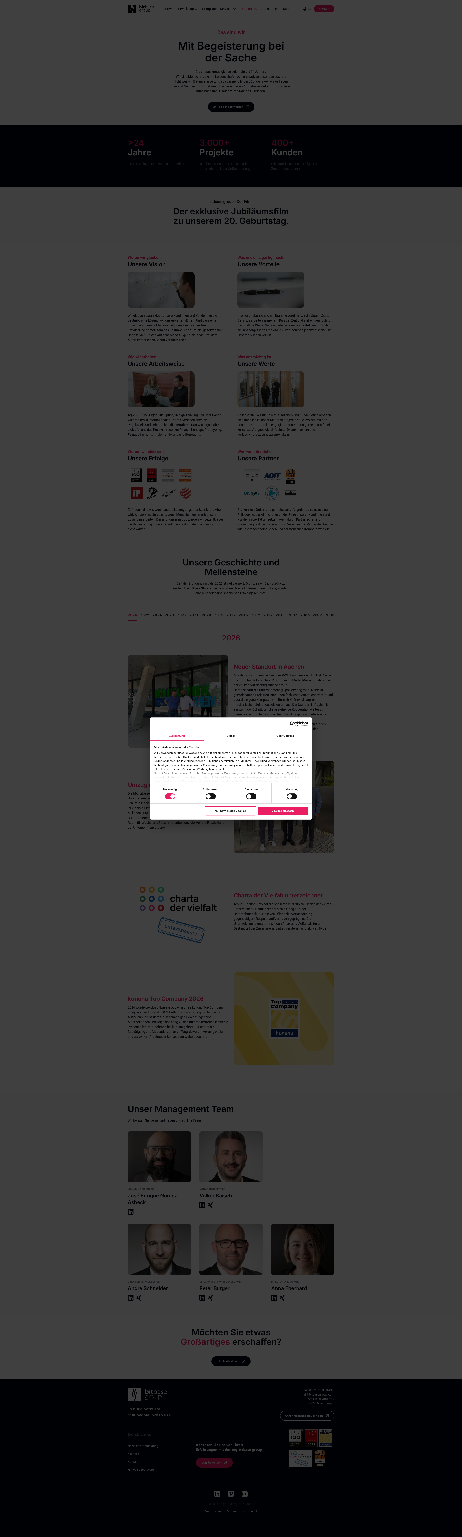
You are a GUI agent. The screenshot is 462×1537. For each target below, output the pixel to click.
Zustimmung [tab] (177, 735)
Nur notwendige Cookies (230, 810)
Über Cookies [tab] (285, 735)
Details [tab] (231, 735)
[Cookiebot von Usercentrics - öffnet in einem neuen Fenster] (292, 724)
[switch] (211, 796)
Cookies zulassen (283, 810)
